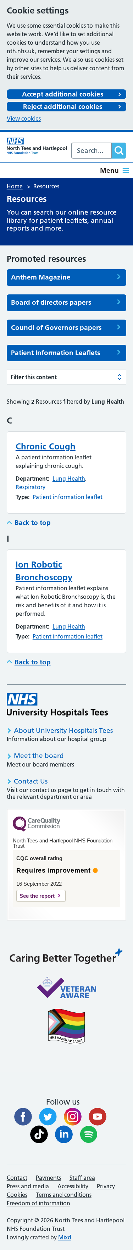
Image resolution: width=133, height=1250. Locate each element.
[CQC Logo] (36, 830)
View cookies (24, 118)
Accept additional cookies (62, 94)
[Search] (119, 150)
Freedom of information (38, 1203)
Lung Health (68, 478)
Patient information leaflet (67, 496)
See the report (37, 896)
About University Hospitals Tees (63, 730)
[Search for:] (91, 150)
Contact (17, 1177)
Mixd (64, 1237)
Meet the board (39, 756)
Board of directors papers (51, 302)
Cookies (17, 1194)
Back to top (33, 523)
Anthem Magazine (41, 277)
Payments (48, 1177)
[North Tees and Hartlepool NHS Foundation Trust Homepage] (37, 146)
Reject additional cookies (62, 107)
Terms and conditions (64, 1194)
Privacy (106, 1186)
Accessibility (72, 1186)
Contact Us (31, 781)
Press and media (28, 1186)
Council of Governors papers (56, 328)
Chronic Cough (46, 446)
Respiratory (30, 487)
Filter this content (34, 377)
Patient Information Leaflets (55, 353)
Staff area (82, 1177)
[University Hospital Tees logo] (57, 705)
